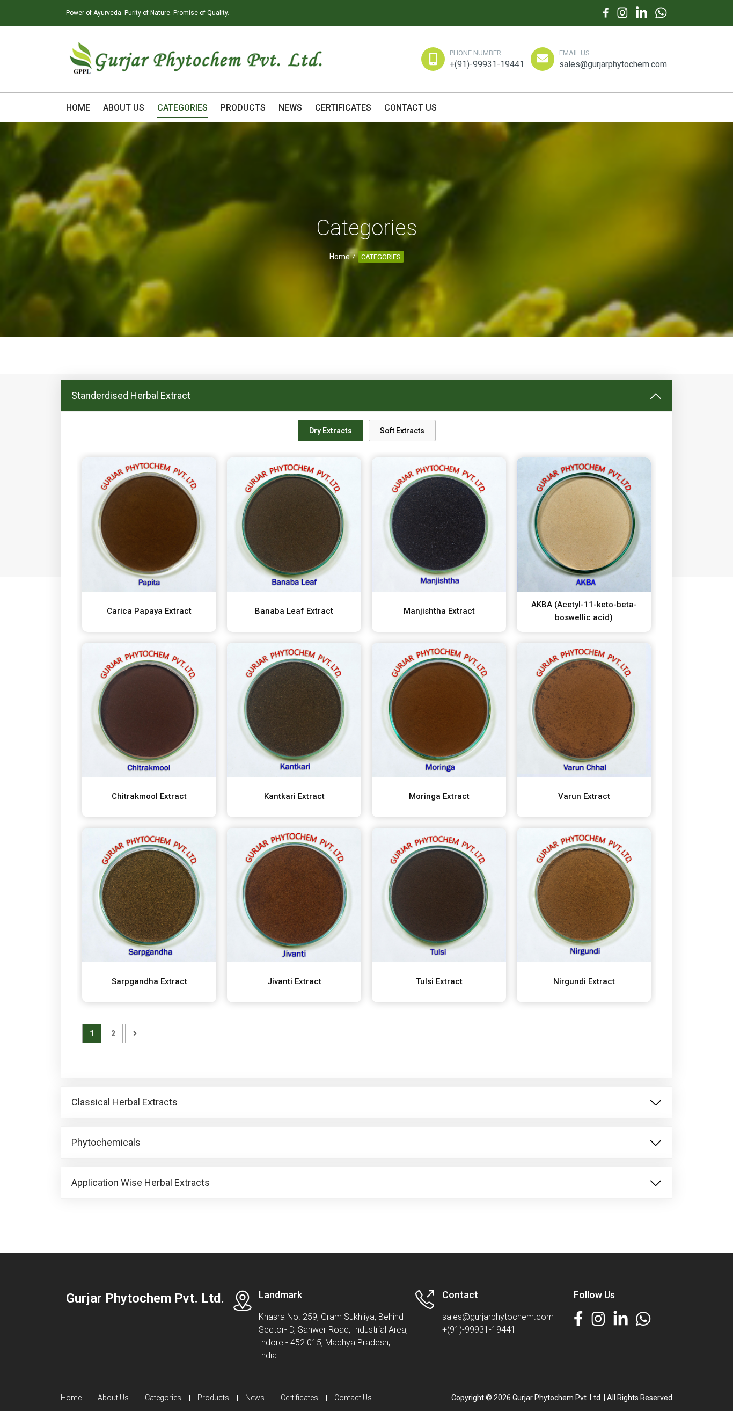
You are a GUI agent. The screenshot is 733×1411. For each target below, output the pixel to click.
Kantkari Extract (294, 796)
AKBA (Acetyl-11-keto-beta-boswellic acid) (584, 611)
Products (243, 108)
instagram (622, 9)
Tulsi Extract (439, 981)
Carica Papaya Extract (149, 611)
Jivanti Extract (294, 981)
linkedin (641, 9)
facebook (606, 9)
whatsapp (661, 9)
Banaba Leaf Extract (294, 611)
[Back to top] (703, 1381)
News (290, 108)
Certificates (343, 108)
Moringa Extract (439, 796)
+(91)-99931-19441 (487, 64)
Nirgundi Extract (584, 981)
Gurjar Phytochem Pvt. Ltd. (145, 1298)
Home (78, 108)
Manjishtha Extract (439, 611)
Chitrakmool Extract (149, 796)
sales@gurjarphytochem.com (613, 64)
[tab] (330, 430)
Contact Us (410, 108)
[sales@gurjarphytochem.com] (543, 57)
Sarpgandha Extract (149, 981)
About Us (123, 108)
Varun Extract (584, 796)
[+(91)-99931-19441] (434, 57)
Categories (182, 108)
